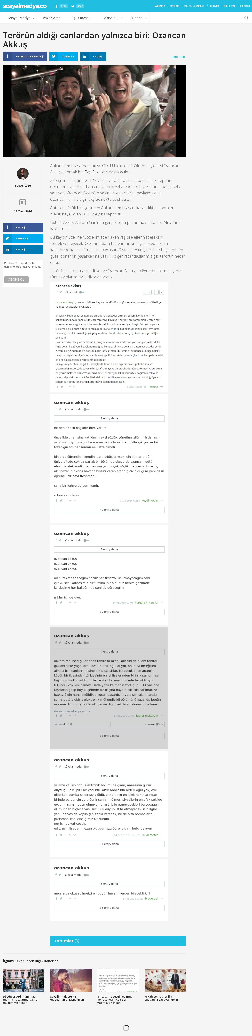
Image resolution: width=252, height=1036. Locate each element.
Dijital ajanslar (194, 6)
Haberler (178, 57)
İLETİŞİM (245, 6)
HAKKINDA (159, 6)
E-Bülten (229, 6)
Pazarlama (51, 17)
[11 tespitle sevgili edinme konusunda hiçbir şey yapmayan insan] (118, 980)
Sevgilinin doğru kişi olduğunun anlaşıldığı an (67, 998)
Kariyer (214, 6)
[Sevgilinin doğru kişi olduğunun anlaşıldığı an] (71, 980)
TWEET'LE (68, 56)
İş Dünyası (81, 17)
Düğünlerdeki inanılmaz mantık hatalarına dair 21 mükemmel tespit (21, 1000)
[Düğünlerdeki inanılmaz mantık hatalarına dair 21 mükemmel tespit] (23, 980)
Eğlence (136, 17)
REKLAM (174, 6)
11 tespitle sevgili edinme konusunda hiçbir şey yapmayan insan (114, 1000)
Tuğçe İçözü (23, 185)
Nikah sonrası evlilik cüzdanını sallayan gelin (161, 998)
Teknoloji (110, 17)
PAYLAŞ (29, 56)
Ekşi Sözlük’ (94, 172)
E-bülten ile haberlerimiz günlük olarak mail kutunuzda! (22, 265)
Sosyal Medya (19, 17)
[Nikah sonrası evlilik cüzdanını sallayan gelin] (165, 980)
